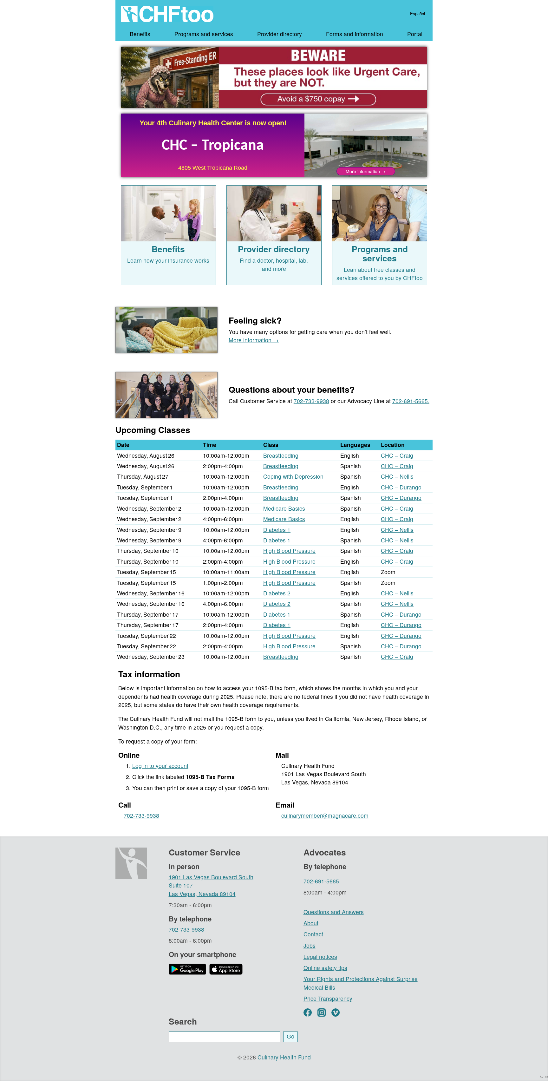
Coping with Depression (293, 476)
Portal (414, 34)
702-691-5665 (321, 881)
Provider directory (279, 34)
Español (417, 14)
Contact (313, 934)
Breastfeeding (280, 455)
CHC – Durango (401, 487)
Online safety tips (325, 968)
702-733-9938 (311, 401)
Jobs (309, 945)
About (310, 923)
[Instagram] (321, 1012)
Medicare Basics (284, 508)
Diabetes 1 (276, 530)
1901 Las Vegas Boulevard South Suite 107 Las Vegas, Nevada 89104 (211, 885)
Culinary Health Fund (284, 1057)
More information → (254, 340)
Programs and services (203, 34)
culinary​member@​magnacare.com (325, 815)
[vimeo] (335, 1012)
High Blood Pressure (289, 550)
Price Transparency (327, 998)
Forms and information (354, 34)
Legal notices (320, 956)
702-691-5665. (410, 401)
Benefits (140, 34)
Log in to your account (160, 766)
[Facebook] (307, 1012)
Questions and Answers (333, 912)
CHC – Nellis (397, 476)
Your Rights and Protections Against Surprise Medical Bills (360, 983)
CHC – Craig (397, 455)
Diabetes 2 (276, 593)
